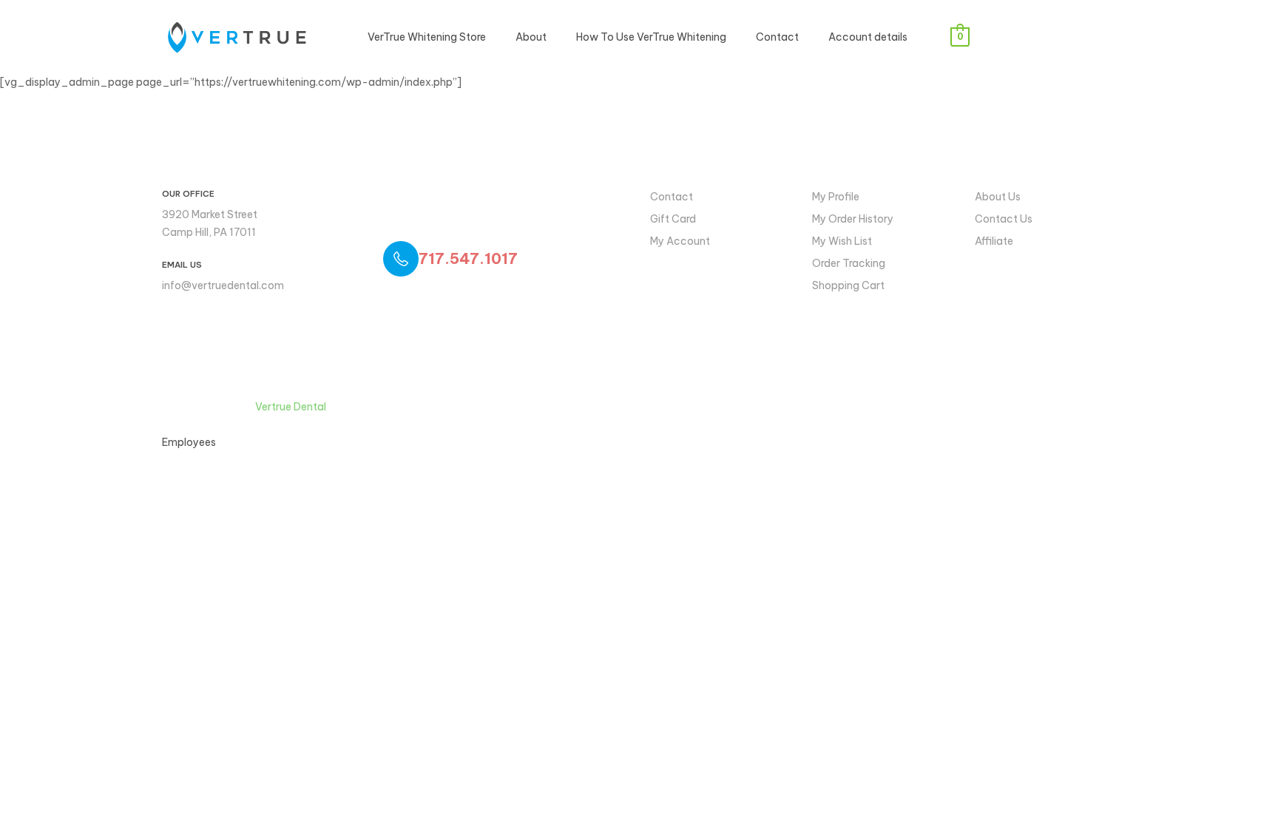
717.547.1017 (468, 258)
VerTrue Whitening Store (427, 37)
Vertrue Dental (290, 406)
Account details (867, 37)
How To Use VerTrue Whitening (651, 37)
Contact (777, 37)
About (531, 37)
